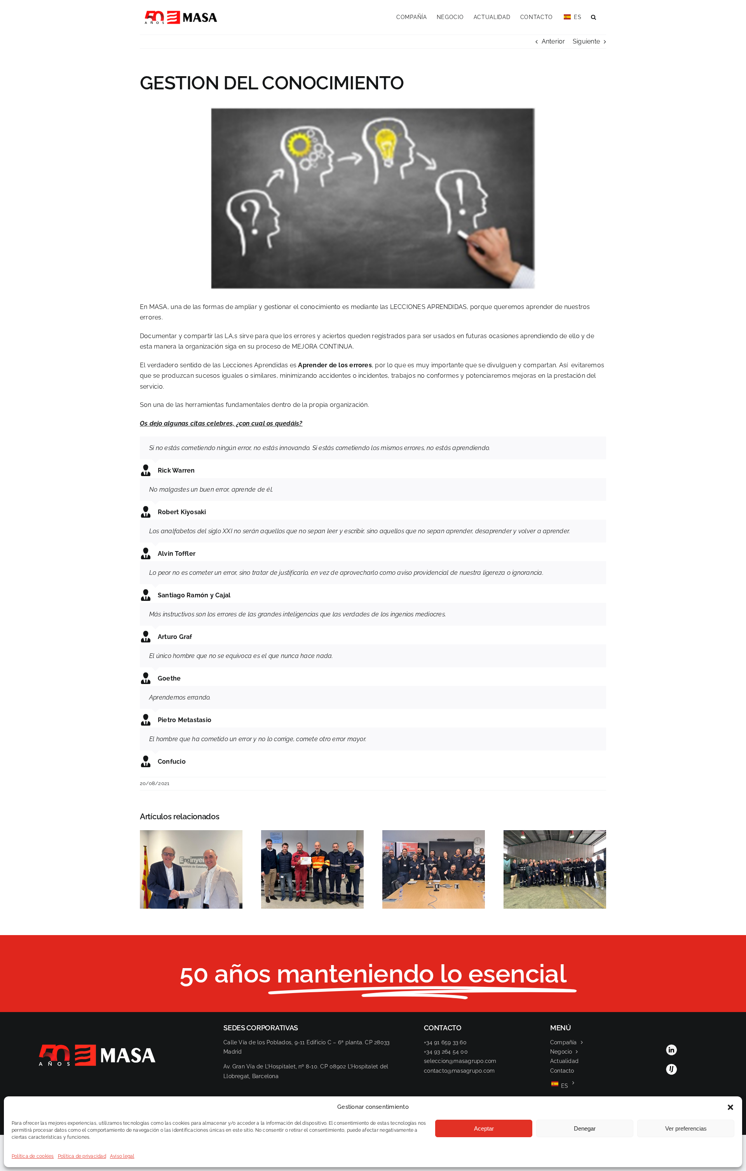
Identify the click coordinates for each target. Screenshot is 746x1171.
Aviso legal (122, 1156)
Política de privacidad (82, 1156)
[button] (730, 1107)
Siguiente (586, 41)
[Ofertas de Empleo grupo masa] (671, 1066)
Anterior (553, 41)
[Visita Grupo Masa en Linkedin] (671, 1047)
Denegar (585, 1128)
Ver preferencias (686, 1128)
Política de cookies (33, 1156)
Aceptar (484, 1128)
